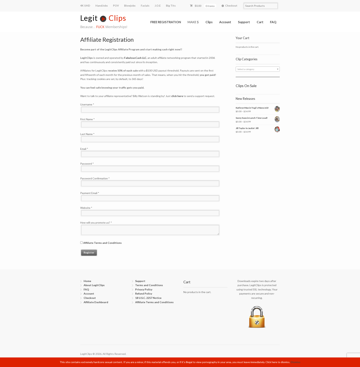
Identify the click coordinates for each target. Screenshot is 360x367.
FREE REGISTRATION (165, 22)
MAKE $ (193, 22)
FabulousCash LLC (135, 57)
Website (86, 207)
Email (84, 148)
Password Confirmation (95, 178)
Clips (209, 22)
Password (87, 163)
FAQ (273, 22)
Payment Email (89, 193)
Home (87, 281)
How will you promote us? (96, 222)
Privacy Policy (143, 289)
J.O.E (158, 5)
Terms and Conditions (149, 285)
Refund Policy (143, 293)
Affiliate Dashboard (96, 302)
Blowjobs (130, 5)
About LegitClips (94, 285)
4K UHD (85, 5)
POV (116, 5)
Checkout (231, 5)
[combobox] (258, 69)
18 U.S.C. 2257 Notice (148, 297)
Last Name (87, 134)
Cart (260, 22)
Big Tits (171, 5)
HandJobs (101, 5)
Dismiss (295, 362)
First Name (87, 119)
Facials (145, 5)
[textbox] (258, 69)
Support (244, 22)
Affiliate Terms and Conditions (102, 242)
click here (177, 96)
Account (225, 22)
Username (87, 104)
